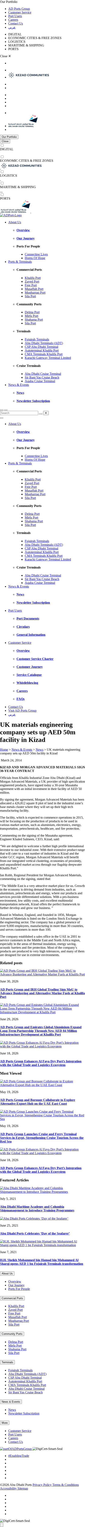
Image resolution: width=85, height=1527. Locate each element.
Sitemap (23, 1488)
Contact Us (15, 23)
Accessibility (9, 1488)
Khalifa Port (33, 278)
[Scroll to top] (1, 1525)
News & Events (18, 385)
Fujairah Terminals (37, 339)
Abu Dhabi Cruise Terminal (43, 373)
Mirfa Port (31, 316)
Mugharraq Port (35, 292)
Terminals (7, 1362)
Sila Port (30, 296)
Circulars (23, 626)
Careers (13, 19)
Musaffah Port (34, 289)
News (20, 392)
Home (4, 749)
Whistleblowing (27, 682)
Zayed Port (32, 281)
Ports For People (19, 1289)
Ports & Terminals (20, 261)
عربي (12, 27)
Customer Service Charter (35, 659)
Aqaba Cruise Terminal (40, 381)
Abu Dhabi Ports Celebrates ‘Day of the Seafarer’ (35, 1233)
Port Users (15, 16)
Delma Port (32, 312)
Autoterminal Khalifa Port (42, 350)
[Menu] (5, 410)
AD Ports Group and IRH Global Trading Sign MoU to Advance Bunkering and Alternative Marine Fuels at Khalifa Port (42, 993)
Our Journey (26, 238)
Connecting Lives (36, 254)
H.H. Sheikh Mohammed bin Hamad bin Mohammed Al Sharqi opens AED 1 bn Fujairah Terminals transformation (41, 1261)
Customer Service (19, 12)
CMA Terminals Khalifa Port (44, 354)
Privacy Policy (42, 1485)
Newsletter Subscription (33, 401)
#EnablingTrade (18, 1455)
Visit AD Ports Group (22, 710)
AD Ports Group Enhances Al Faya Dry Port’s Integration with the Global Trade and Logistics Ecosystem (40, 1063)
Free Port (31, 285)
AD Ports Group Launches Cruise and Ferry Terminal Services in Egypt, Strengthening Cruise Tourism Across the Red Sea (42, 1137)
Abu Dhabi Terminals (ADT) (44, 343)
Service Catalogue (29, 674)
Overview (23, 230)
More (5, 1422)
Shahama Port (34, 319)
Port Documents (28, 618)
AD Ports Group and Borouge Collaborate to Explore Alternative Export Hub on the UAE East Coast (37, 1101)
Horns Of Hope (35, 258)
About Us (14, 222)
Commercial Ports (12, 1298)
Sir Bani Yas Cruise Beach (42, 377)
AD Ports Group (19, 8)
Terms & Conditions (65, 1485)
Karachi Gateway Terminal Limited (48, 358)
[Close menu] (1, 418)
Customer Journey (30, 667)
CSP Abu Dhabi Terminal (41, 346)
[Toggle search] (1, 410)
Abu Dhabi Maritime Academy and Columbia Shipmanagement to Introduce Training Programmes (37, 1208)
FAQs (21, 699)
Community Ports (12, 1333)
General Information (31, 634)
